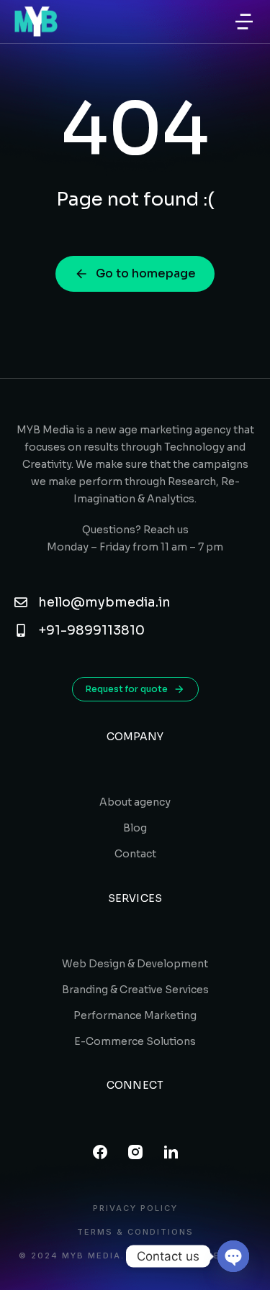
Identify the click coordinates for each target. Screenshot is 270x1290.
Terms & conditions (135, 1232)
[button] (244, 21)
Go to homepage (146, 273)
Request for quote (127, 688)
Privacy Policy (135, 1208)
